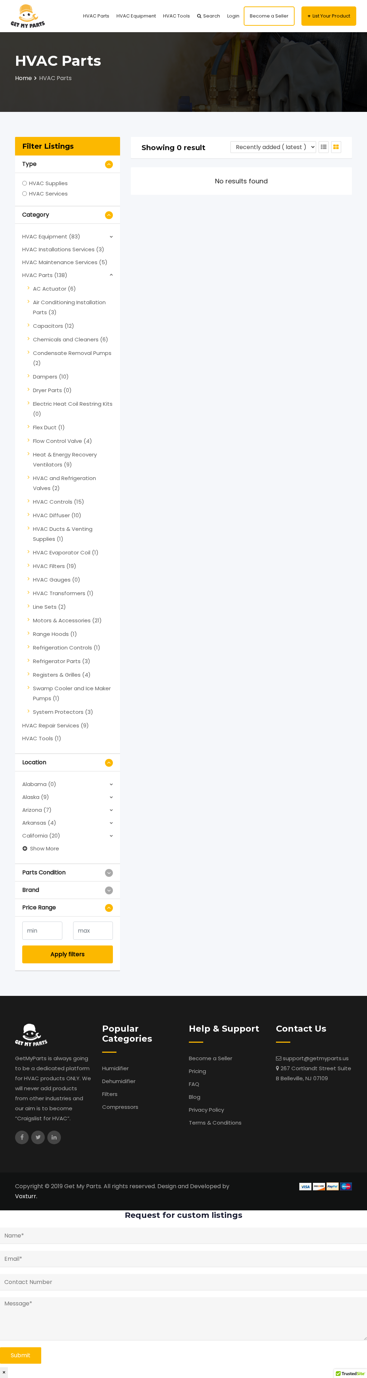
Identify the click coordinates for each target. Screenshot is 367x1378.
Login (233, 16)
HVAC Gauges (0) (56, 579)
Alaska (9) (35, 797)
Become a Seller (269, 16)
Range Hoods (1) (55, 634)
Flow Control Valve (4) (62, 441)
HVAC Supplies (48, 183)
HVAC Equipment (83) (51, 236)
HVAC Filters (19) (54, 566)
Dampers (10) (51, 376)
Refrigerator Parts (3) (61, 661)
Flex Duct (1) (49, 427)
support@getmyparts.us (316, 1058)
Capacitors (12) (53, 326)
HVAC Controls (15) (58, 501)
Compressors (120, 1107)
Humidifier (115, 1068)
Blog (194, 1097)
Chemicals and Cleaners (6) (70, 339)
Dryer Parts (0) (52, 390)
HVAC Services (48, 193)
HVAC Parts (96, 16)
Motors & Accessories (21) (67, 620)
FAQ (194, 1084)
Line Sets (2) (49, 607)
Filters (110, 1094)
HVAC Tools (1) (41, 738)
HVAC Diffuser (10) (57, 515)
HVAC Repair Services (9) (55, 725)
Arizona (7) (37, 810)
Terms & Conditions (215, 1122)
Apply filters (68, 954)
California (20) (41, 835)
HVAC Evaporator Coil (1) (66, 552)
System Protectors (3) (63, 712)
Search (211, 16)
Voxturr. (26, 1196)
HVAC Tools (176, 16)
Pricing (197, 1071)
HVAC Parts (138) (44, 275)
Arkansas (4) (39, 822)
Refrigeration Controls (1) (66, 647)
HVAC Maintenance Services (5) (65, 262)
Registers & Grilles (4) (62, 674)
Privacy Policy (206, 1109)
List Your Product (331, 16)
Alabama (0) (39, 784)
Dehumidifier (118, 1081)
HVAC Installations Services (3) (63, 249)
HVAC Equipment (136, 16)
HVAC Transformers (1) (63, 593)
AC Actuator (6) (54, 288)
